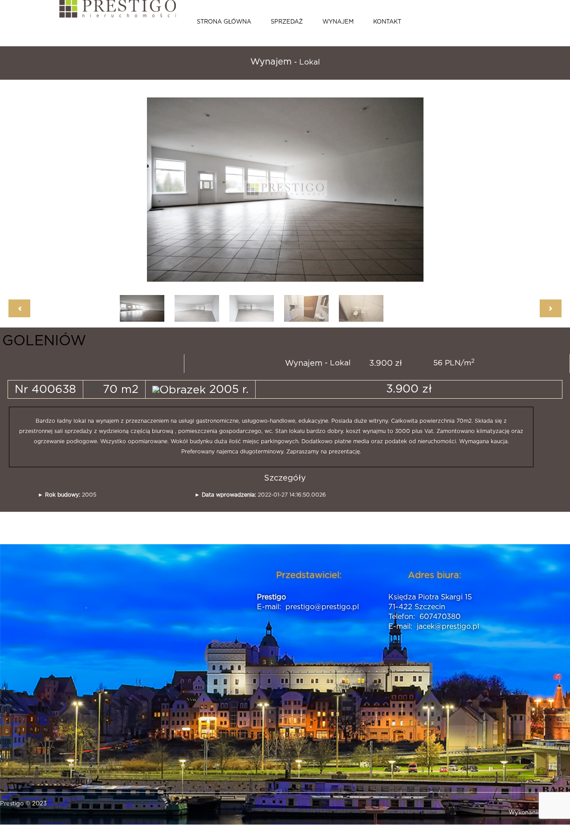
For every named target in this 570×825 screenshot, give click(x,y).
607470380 (439, 616)
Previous (178, 189)
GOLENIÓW (44, 341)
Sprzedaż (287, 22)
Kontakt (387, 22)
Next (396, 189)
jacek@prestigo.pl (448, 626)
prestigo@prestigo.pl (322, 607)
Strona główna (224, 22)
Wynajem (338, 22)
